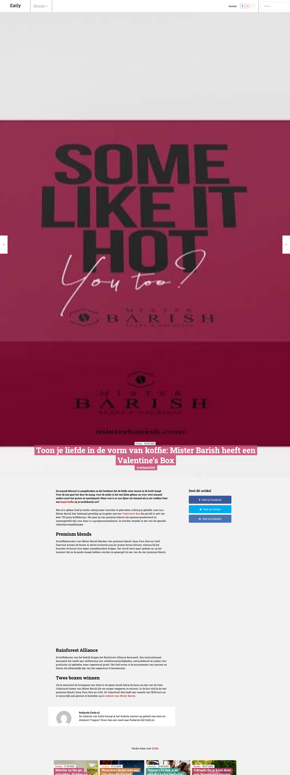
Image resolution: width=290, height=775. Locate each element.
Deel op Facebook (211, 499)
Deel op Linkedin (212, 518)
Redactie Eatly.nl (89, 712)
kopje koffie (67, 501)
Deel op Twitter (212, 509)
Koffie (155, 748)
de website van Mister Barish (118, 695)
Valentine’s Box (131, 513)
